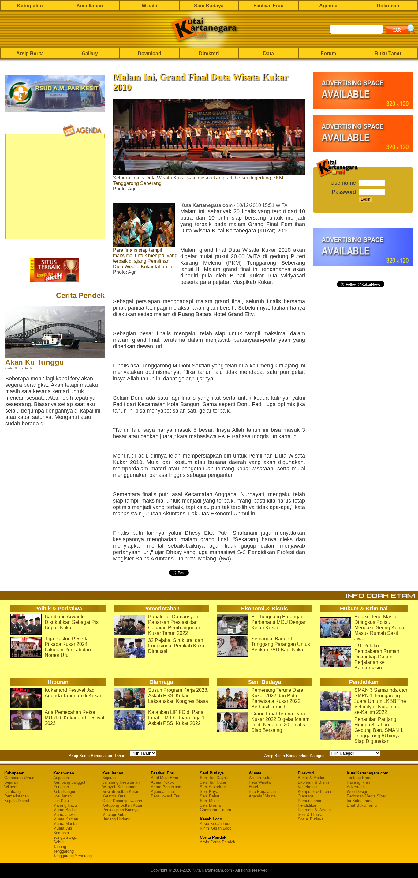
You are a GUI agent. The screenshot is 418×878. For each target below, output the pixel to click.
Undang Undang (116, 819)
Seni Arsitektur (213, 787)
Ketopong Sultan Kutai (122, 805)
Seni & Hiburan (311, 814)
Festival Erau (268, 5)
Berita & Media (311, 777)
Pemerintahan (16, 796)
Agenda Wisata (262, 796)
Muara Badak (65, 810)
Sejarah (11, 782)
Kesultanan (90, 5)
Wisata (149, 5)
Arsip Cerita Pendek (217, 842)
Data (268, 53)
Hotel (253, 787)
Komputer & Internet (316, 791)
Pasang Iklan (358, 782)
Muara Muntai (65, 823)
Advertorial (356, 787)
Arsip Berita (30, 53)
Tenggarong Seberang (72, 856)
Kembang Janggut (69, 782)
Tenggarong (63, 851)
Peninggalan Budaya (120, 810)
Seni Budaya (209, 5)
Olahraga (306, 796)
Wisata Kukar (261, 777)
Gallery (90, 53)
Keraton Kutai (114, 796)
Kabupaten (30, 5)
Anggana (61, 777)
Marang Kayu (65, 805)
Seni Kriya (209, 791)
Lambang (12, 791)
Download (149, 53)
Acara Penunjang (166, 787)
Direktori (209, 53)
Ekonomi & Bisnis (314, 782)
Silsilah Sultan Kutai (120, 791)
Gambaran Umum (19, 777)
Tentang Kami (359, 777)
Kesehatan (307, 787)
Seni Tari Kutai (213, 782)
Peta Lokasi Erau (166, 796)
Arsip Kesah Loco (215, 823)
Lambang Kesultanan (121, 782)
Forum (328, 53)
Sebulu (59, 842)
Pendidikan (307, 805)
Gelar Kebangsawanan (122, 800)
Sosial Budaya (310, 819)
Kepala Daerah (17, 800)
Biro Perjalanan (262, 791)
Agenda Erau (162, 791)
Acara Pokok (162, 782)
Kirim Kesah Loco (215, 828)
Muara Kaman (65, 819)
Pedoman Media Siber (366, 796)
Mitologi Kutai (114, 814)
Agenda (328, 5)
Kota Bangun (64, 791)
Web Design (357, 791)
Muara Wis (62, 828)
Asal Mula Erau (164, 777)
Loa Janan (62, 796)
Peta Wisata (260, 782)
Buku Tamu (388, 53)
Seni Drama (210, 805)
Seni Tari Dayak (214, 777)
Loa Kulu (61, 800)
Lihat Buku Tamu (362, 805)
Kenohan (61, 787)
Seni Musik (210, 800)
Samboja (61, 833)
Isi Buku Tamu (359, 800)
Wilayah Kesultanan (119, 787)
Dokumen (388, 5)
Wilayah (11, 787)
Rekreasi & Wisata (314, 810)
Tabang (59, 846)
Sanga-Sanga (65, 837)
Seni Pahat (209, 796)
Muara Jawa (64, 814)
